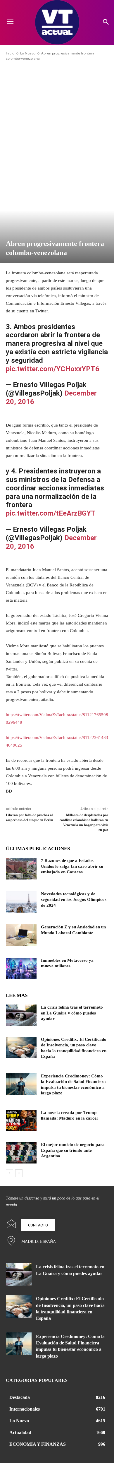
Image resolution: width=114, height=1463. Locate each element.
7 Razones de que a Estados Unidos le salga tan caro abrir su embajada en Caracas (72, 866)
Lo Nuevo (27, 53)
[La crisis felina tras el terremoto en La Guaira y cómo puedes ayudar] (21, 1015)
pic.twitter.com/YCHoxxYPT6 (52, 369)
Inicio (10, 53)
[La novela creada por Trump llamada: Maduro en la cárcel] (21, 1121)
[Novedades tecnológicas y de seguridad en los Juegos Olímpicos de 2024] (21, 902)
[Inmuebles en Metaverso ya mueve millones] (21, 968)
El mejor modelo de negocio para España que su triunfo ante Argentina (73, 1150)
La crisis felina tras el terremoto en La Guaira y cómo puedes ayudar (72, 1013)
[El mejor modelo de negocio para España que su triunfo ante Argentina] (21, 1152)
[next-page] (19, 1173)
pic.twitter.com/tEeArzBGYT (51, 513)
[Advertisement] (57, 118)
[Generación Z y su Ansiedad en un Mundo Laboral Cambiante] (21, 935)
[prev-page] (9, 1173)
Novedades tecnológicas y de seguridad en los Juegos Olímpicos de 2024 (73, 900)
